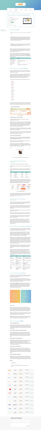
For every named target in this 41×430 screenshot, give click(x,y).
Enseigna (5, 1)
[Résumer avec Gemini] (3, 30)
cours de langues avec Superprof (18, 195)
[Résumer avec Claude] (2, 30)
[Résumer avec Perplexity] (5, 30)
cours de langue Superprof (17, 254)
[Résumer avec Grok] (4, 30)
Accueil (7, 12)
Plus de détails (31, 377)
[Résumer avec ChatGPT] (1, 30)
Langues (10, 12)
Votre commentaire (12, 422)
